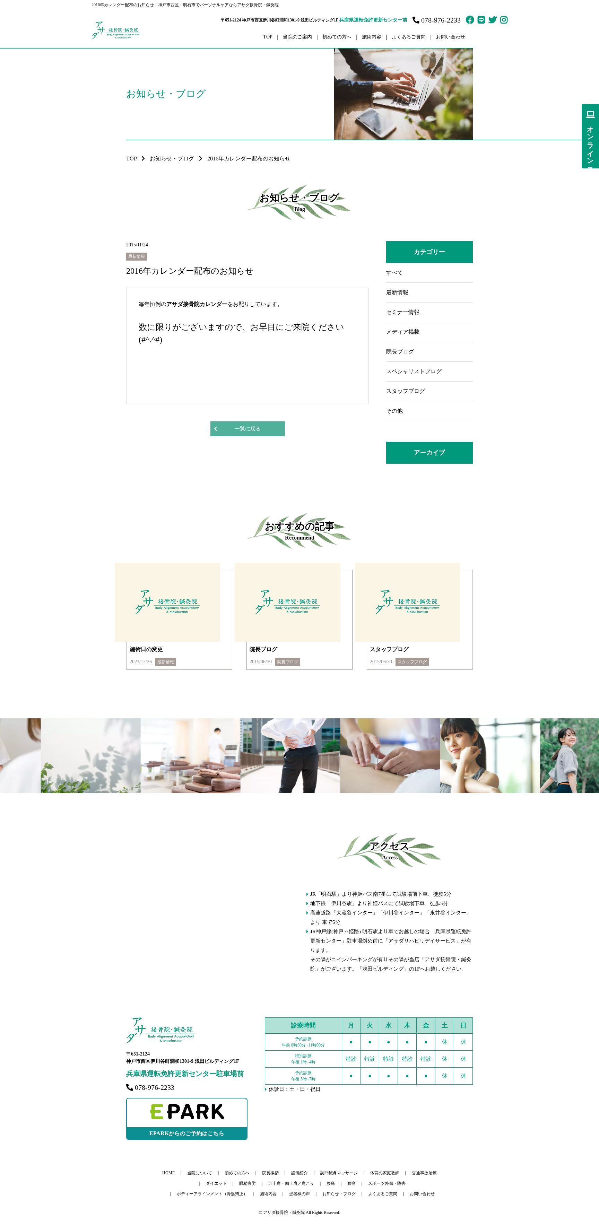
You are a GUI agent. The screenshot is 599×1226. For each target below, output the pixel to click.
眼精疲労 (247, 1183)
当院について (199, 1173)
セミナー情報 (402, 312)
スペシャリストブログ (414, 371)
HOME (168, 1173)
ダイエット (216, 1183)
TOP (267, 37)
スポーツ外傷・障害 (387, 1183)
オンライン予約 (590, 141)
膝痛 (351, 1183)
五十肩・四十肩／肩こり (291, 1183)
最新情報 (397, 292)
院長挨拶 (270, 1173)
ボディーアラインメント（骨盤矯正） (212, 1193)
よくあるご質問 (409, 37)
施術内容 (268, 1193)
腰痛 (331, 1183)
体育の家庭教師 (384, 1173)
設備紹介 (299, 1173)
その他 (394, 411)
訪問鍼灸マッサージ (339, 1173)
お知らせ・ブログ (172, 158)
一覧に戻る (248, 428)
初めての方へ (336, 37)
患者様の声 (299, 1193)
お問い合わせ (450, 37)
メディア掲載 (402, 332)
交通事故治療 (424, 1173)
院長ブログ (400, 351)
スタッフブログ (405, 391)
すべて (394, 272)
